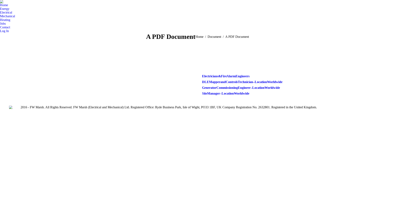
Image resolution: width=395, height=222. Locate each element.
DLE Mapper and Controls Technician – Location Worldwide (242, 82)
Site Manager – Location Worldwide (225, 93)
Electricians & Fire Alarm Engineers (226, 76)
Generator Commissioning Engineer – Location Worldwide (241, 87)
